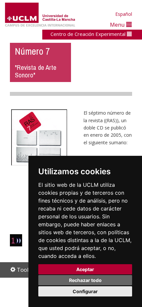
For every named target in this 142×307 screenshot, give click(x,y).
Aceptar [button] (85, 269)
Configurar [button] (85, 291)
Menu (118, 24)
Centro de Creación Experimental (89, 34)
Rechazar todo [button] (85, 280)
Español (123, 14)
